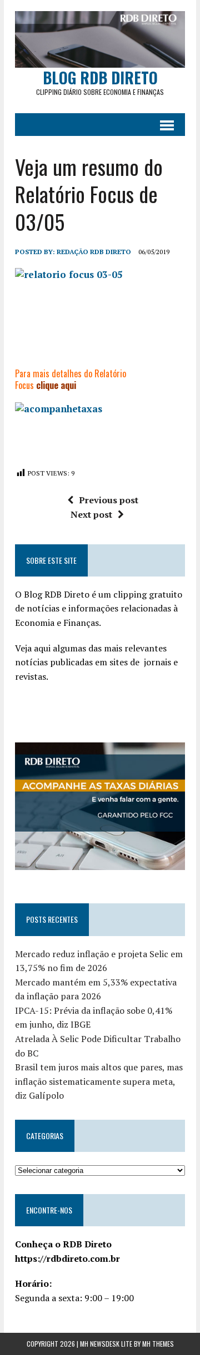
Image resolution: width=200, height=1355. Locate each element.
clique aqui (56, 385)
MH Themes (158, 1343)
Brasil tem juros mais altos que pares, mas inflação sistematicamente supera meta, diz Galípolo (99, 1081)
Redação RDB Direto (94, 251)
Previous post (108, 500)
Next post (91, 514)
